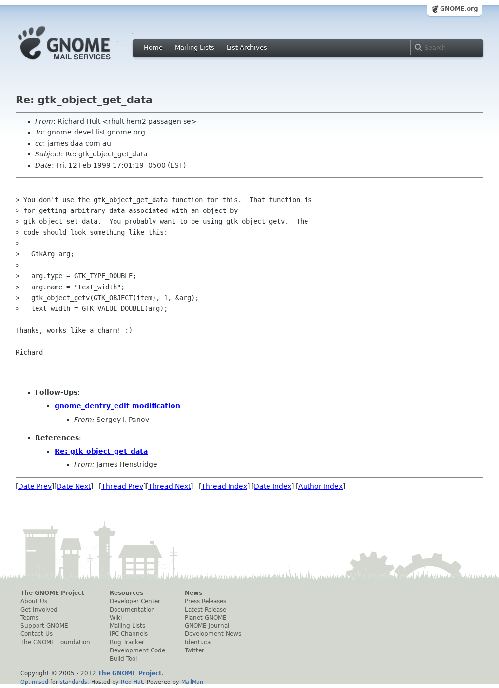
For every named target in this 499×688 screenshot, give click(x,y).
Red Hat (132, 682)
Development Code (137, 650)
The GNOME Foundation (55, 642)
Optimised (34, 682)
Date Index (272, 486)
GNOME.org (459, 8)
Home (153, 47)
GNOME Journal (207, 625)
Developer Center (135, 601)
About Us (33, 601)
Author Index (320, 486)
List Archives (247, 47)
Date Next (74, 486)
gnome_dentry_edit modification (117, 406)
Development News (213, 634)
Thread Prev (122, 486)
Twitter (194, 650)
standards (73, 682)
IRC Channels (129, 634)
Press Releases (205, 601)
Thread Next (169, 486)
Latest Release (205, 609)
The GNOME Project (52, 593)
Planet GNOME (206, 617)
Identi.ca (198, 642)
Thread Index (224, 486)
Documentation (132, 609)
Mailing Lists (194, 47)
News (193, 593)
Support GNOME (44, 625)
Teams (29, 617)
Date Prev (35, 486)
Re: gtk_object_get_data (101, 451)
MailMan (192, 682)
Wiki (116, 617)
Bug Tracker (127, 642)
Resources (126, 593)
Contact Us (36, 634)
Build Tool (123, 658)
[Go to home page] (78, 62)
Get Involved (39, 609)
